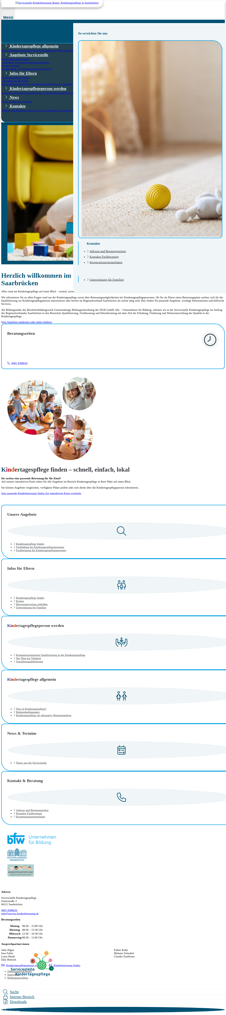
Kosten (5, 84)
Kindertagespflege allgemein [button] (33, 46)
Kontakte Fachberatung (104, 256)
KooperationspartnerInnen (106, 262)
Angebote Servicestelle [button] (28, 55)
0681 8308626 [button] (19, 363)
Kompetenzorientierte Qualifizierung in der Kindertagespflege (36, 92)
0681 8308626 (9, 910)
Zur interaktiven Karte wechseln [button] (63, 493)
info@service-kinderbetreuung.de (20, 913)
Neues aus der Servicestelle (16, 101)
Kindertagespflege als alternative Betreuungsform (43, 715)
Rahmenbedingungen (44, 50)
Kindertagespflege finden (15, 59)
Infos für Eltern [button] (23, 73)
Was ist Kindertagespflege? (16, 50)
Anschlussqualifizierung (29, 661)
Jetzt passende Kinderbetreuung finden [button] (23, 493)
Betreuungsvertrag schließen (26, 84)
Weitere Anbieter (10, 65)
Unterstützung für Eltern (14, 80)
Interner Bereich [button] (22, 997)
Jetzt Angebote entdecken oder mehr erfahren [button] (26, 322)
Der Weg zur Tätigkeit (28, 658)
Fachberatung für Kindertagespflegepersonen (26, 68)
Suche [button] (14, 992)
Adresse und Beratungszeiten (108, 251)
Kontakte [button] (17, 106)
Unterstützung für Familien (107, 279)
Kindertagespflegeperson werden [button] (37, 88)
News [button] (14, 97)
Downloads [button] (18, 1002)
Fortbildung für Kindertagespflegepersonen (25, 62)
